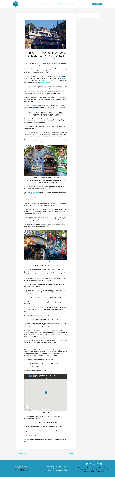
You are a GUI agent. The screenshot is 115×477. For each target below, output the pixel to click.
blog (27, 441)
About (79, 468)
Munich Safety (83, 470)
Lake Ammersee (44, 82)
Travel (67, 4)
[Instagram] (94, 463)
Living (41, 4)
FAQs (74, 4)
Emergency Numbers (88, 471)
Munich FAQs (93, 468)
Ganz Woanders (34, 105)
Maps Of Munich (103, 468)
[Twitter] (90, 463)
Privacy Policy (104, 470)
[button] (97, 4)
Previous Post (21, 453)
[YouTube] (97, 463)
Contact (86, 468)
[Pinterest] (101, 463)
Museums (59, 4)
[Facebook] (87, 463)
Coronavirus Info (93, 470)
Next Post (72, 453)
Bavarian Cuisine (34, 192)
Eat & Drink (50, 4)
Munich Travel (100, 471)
